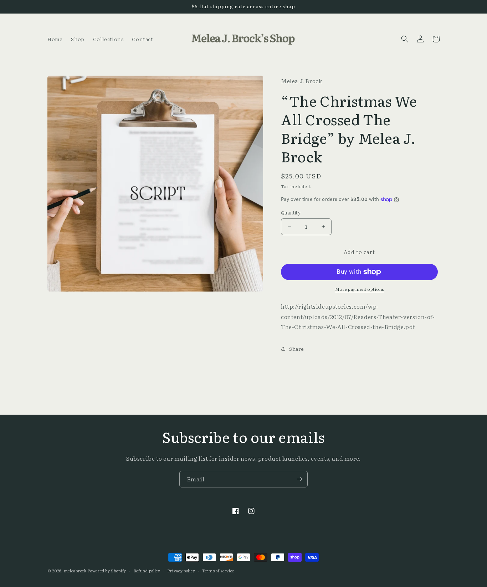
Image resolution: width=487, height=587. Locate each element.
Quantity (291, 212)
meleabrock (75, 570)
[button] (404, 39)
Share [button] (296, 348)
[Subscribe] (299, 479)
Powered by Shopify (106, 570)
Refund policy (146, 570)
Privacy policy (181, 570)
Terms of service (218, 570)
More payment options (359, 289)
